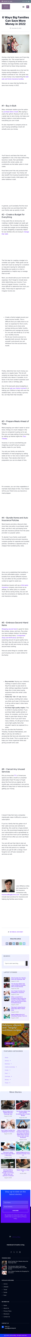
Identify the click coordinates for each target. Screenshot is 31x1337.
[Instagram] (26, 1)
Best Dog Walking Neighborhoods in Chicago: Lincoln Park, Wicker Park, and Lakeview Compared (8, 1172)
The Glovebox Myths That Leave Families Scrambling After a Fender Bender (18, 985)
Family (6, 1070)
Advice (7, 1060)
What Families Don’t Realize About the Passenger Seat (18, 978)
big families (13, 931)
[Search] (27, 963)
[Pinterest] (28, 1)
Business (7, 1064)
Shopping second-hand (9, 629)
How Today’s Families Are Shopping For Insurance (18, 991)
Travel (6, 1082)
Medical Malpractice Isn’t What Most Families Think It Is (19, 1015)
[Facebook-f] (23, 1)
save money (20, 931)
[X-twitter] (24, 1)
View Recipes (9, 1043)
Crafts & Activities (10, 1067)
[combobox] (14, 963)
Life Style (7, 1076)
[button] (23, 6)
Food (6, 1073)
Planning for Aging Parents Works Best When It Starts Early (18, 1008)
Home (6, 1057)
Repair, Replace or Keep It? (23, 1170)
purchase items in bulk (10, 112)
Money (7, 1079)
